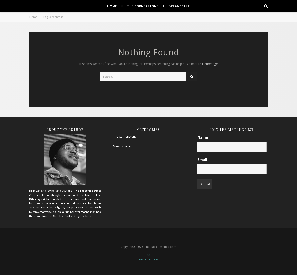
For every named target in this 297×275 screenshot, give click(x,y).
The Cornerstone (142, 6)
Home (33, 17)
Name (202, 137)
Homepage (210, 64)
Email (202, 159)
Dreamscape (179, 6)
